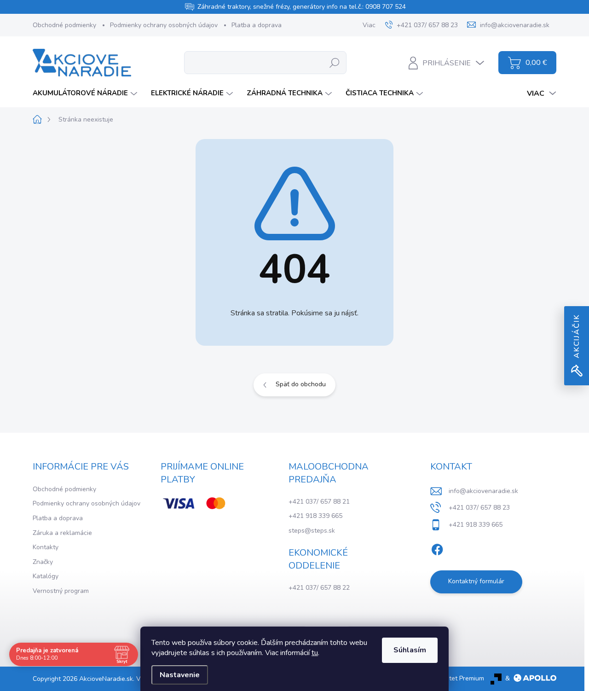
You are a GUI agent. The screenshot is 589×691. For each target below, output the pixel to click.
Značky (43, 561)
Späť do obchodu (301, 384)
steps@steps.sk (312, 530)
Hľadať (334, 62)
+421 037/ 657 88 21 (319, 501)
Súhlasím (409, 650)
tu (315, 653)
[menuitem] (86, 93)
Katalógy (45, 576)
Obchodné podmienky (64, 25)
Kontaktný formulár (476, 581)
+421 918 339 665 (315, 515)
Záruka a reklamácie (62, 532)
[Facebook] (437, 548)
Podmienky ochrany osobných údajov (164, 25)
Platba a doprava (256, 25)
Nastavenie (180, 675)
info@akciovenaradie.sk (483, 491)
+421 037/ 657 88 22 (319, 587)
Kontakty (45, 547)
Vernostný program (61, 590)
